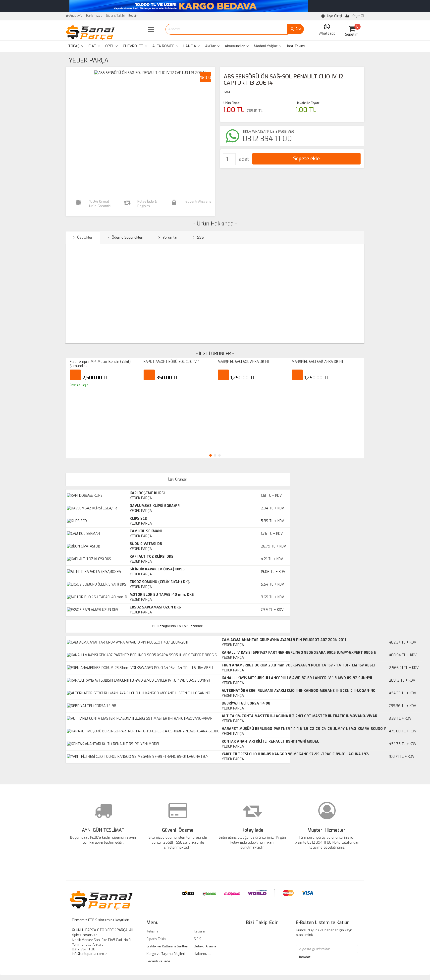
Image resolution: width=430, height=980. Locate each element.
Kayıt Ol (357, 16)
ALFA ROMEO (163, 46)
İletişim (133, 16)
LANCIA (190, 46)
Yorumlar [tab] (169, 237)
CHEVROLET (133, 46)
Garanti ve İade (158, 961)
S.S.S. (198, 939)
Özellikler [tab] (84, 237)
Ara (297, 29)
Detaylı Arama (205, 946)
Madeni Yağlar (266, 46)
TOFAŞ (74, 46)
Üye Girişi (334, 16)
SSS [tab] (200, 237)
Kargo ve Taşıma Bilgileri (166, 954)
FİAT (93, 46)
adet (244, 159)
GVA (227, 92)
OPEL (110, 46)
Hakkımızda (94, 16)
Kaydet (305, 957)
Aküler (211, 46)
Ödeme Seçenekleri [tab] (127, 237)
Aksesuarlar (235, 46)
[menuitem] (76, 46)
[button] (210, 455)
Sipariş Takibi (115, 16)
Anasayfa (75, 16)
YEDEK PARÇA (88, 60)
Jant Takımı (295, 46)
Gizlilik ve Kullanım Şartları (167, 946)
